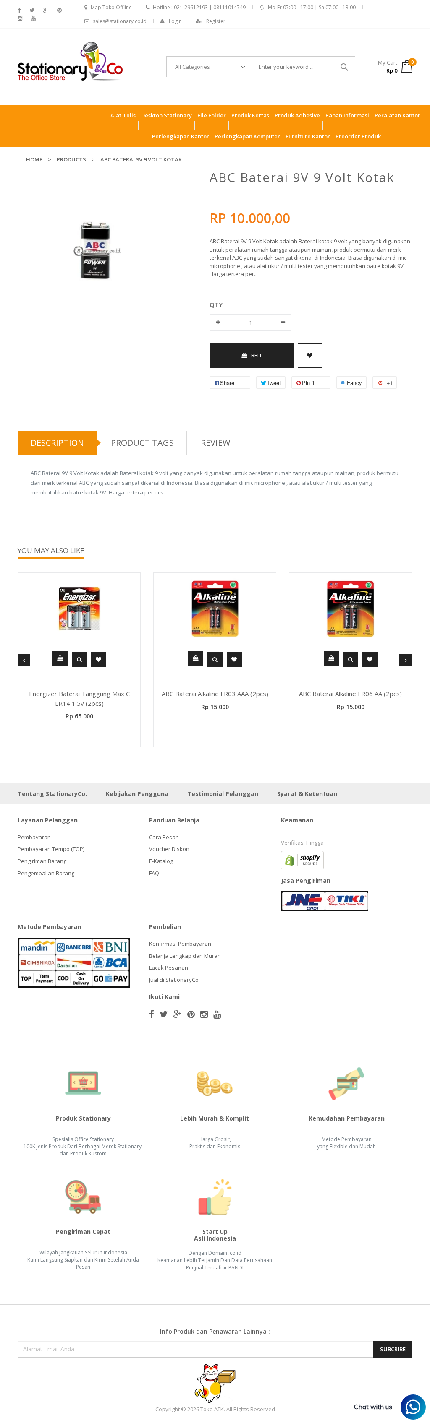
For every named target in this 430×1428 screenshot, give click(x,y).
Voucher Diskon (169, 849)
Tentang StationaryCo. (52, 794)
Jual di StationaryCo (174, 979)
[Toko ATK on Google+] (45, 10)
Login (175, 21)
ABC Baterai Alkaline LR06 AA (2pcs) (350, 693)
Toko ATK (212, 1409)
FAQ (154, 873)
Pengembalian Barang (46, 873)
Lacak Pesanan (168, 967)
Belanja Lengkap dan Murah (185, 956)
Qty (216, 304)
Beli (256, 355)
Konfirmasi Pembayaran (180, 943)
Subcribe (393, 1349)
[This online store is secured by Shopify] (302, 859)
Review (215, 442)
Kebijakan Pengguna (137, 794)
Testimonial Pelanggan (222, 794)
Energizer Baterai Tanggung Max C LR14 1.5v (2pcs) (79, 698)
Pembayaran (34, 837)
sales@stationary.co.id (120, 21)
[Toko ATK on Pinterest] (59, 10)
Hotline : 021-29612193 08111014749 (199, 7)
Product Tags (142, 442)
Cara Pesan (164, 837)
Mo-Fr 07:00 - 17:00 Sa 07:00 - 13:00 (312, 7)
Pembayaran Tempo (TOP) (51, 849)
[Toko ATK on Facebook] (19, 10)
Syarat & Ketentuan (307, 794)
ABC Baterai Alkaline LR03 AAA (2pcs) (215, 693)
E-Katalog (161, 861)
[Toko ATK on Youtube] (33, 18)
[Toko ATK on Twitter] (31, 10)
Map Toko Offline (111, 7)
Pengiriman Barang (42, 861)
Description (57, 442)
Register (215, 21)
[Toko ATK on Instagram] (20, 18)
